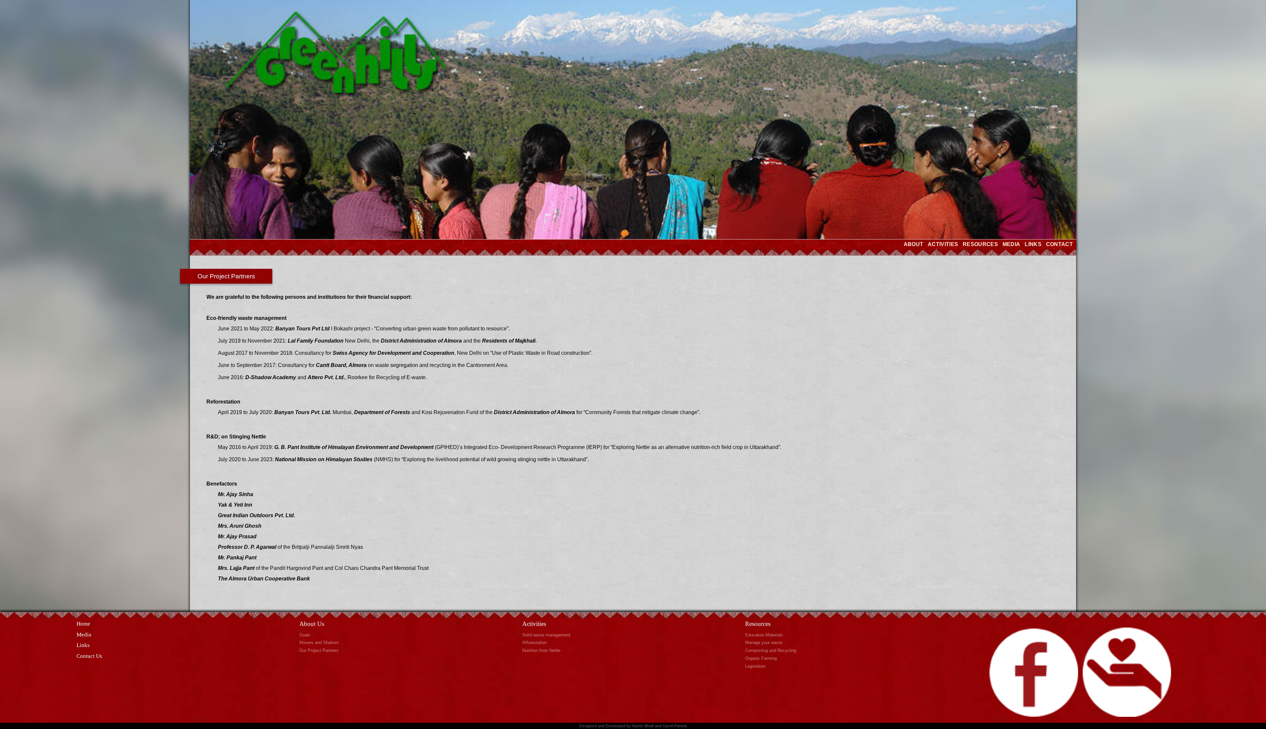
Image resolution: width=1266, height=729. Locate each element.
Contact (1059, 244)
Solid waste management (546, 634)
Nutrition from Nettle (541, 650)
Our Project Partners (319, 650)
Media (1011, 244)
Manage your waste (763, 642)
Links (1033, 244)
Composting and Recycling (770, 650)
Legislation (755, 666)
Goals (305, 634)
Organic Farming (761, 658)
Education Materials (764, 634)
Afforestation (534, 642)
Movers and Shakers (319, 642)
